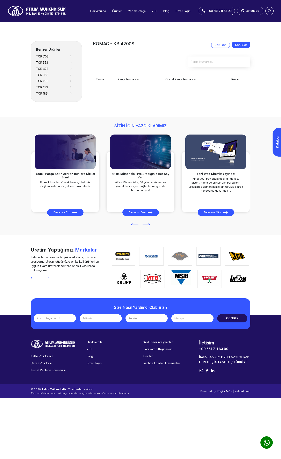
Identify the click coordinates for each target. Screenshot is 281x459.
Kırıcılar (148, 356)
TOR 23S (42, 87)
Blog (166, 11)
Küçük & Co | (225, 391)
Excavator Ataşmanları (158, 349)
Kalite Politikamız (42, 356)
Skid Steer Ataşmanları (158, 342)
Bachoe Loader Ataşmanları (161, 363)
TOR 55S (42, 62)
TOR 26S (42, 81)
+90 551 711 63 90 (213, 349)
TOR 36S (42, 75)
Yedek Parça (137, 11)
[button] (134, 224)
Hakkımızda (98, 11)
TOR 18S (42, 93)
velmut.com (242, 391)
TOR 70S (42, 56)
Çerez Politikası (41, 363)
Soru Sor (241, 45)
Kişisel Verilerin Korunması (48, 370)
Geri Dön (220, 45)
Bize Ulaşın (183, 11)
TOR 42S (42, 68)
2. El (154, 11)
